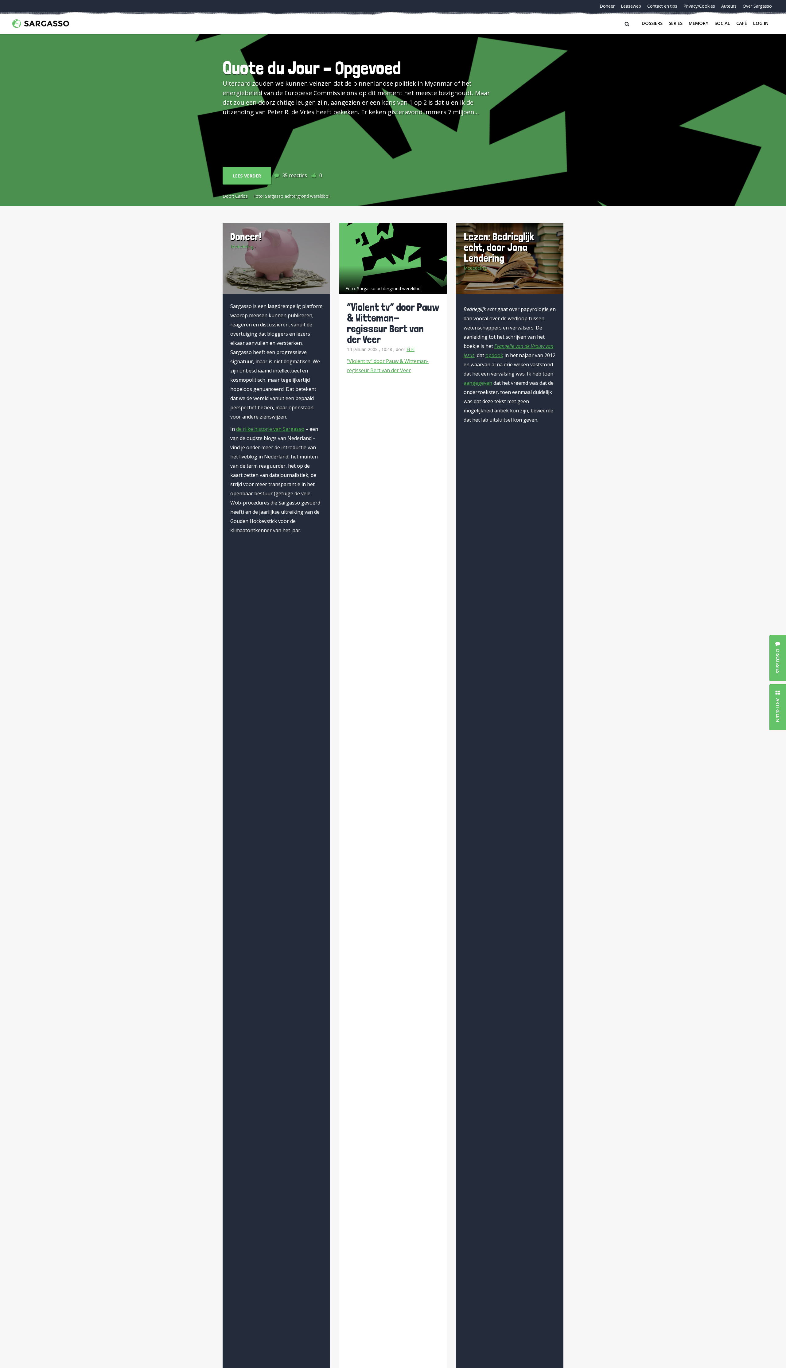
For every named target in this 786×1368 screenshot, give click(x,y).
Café (741, 23)
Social (722, 23)
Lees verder (247, 176)
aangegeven (478, 383)
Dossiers (652, 23)
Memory (698, 23)
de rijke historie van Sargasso (270, 429)
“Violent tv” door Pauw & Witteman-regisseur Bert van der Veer (393, 323)
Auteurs (729, 6)
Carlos (241, 196)
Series (676, 23)
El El (410, 349)
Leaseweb (631, 6)
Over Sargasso (757, 6)
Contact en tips (662, 6)
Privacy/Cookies (699, 6)
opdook (494, 355)
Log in (760, 23)
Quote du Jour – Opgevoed (312, 68)
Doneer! (245, 236)
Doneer (607, 6)
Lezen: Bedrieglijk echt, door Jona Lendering (499, 247)
